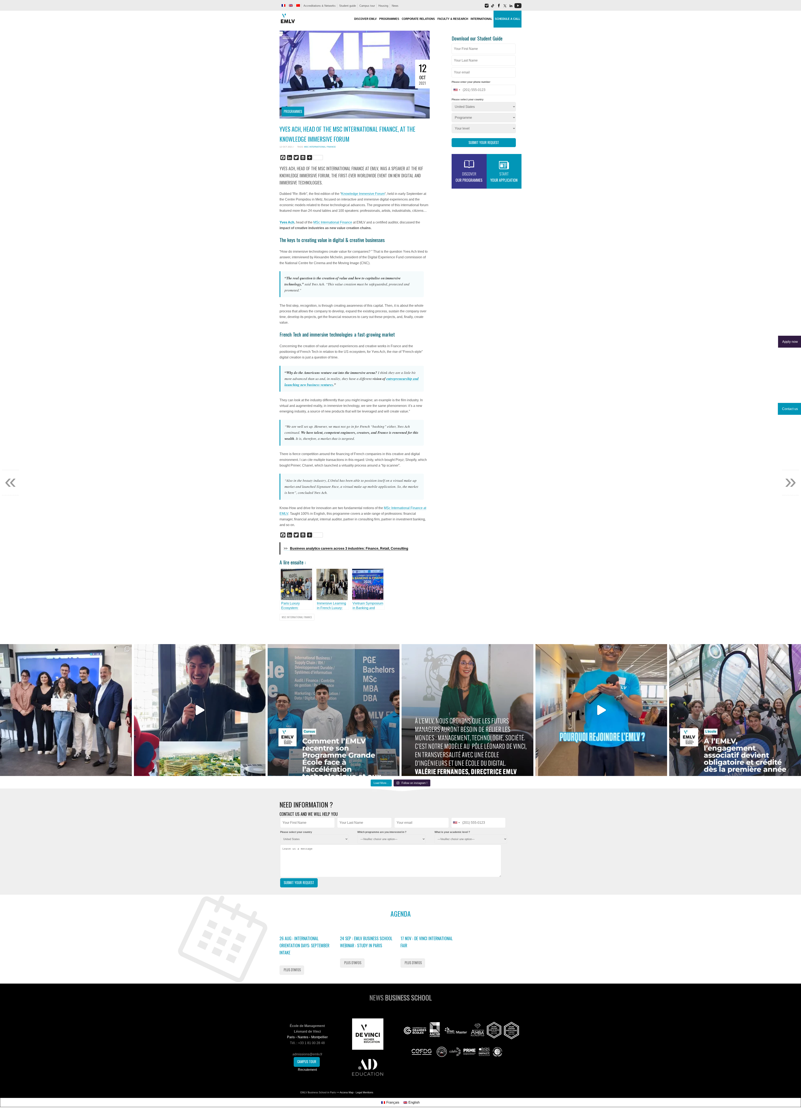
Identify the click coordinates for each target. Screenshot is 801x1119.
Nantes (303, 1037)
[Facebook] (498, 7)
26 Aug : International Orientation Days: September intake (304, 945)
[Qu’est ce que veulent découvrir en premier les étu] (200, 710)
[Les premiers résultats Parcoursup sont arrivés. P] (467, 710)
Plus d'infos (292, 969)
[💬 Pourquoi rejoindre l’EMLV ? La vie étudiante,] (601, 710)
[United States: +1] (456, 90)
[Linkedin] (510, 7)
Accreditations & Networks (320, 5)
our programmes (469, 177)
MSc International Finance (320, 147)
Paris (291, 1037)
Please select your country (468, 99)
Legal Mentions (364, 1092)
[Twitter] (504, 7)
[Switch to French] (283, 5)
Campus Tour (306, 1061)
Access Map (347, 1092)
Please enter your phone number (471, 82)
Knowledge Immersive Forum (363, 194)
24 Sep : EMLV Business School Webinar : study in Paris (366, 942)
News (395, 5)
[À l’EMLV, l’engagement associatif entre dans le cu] (735, 710)
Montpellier (319, 1037)
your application (504, 177)
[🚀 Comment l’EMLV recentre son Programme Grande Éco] (333, 710)
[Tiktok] (492, 7)
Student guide (347, 5)
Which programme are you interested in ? (381, 832)
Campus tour (367, 5)
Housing (383, 5)
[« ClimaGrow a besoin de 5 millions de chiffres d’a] (66, 710)
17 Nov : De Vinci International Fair (426, 942)
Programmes (293, 111)
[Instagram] (486, 7)
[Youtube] (517, 7)
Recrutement (307, 1069)
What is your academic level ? (452, 832)
